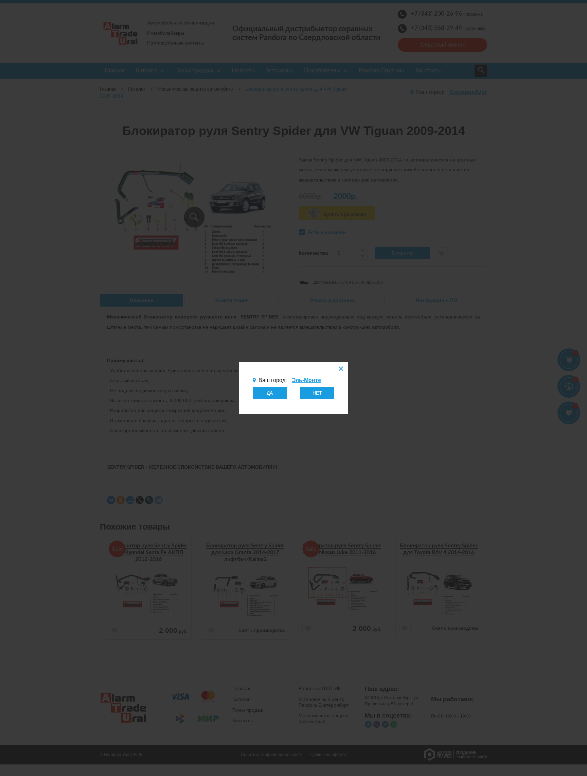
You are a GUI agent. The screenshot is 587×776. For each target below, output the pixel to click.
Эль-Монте (306, 380)
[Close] (340, 369)
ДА (270, 393)
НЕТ (317, 393)
